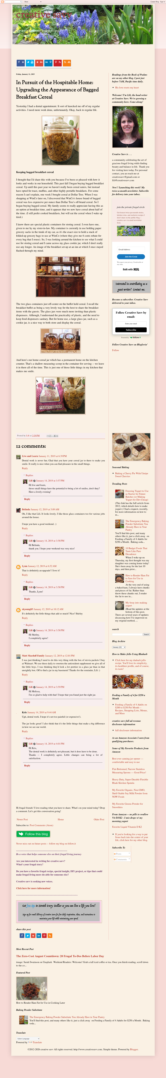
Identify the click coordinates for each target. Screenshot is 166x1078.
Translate (37, 1042)
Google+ (39, 63)
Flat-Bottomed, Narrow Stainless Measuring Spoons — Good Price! (129, 770)
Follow (115, 350)
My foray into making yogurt (136, 604)
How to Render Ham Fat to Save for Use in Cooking (137, 578)
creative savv (44, 15)
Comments (121, 859)
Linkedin (48, 63)
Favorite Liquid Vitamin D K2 (127, 826)
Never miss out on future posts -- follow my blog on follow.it (46, 843)
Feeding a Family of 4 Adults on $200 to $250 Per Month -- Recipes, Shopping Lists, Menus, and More (131, 709)
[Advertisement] (60, 49)
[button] (131, 231)
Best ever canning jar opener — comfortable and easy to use (127, 760)
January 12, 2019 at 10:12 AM (48, 609)
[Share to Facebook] (55, 436)
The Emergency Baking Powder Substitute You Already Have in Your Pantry (137, 525)
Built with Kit (131, 269)
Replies (29, 475)
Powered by (125, 337)
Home (61, 819)
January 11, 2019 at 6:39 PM (53, 456)
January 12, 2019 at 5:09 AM (45, 509)
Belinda (26, 509)
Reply (25, 468)
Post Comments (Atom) (41, 825)
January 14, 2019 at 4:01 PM (50, 743)
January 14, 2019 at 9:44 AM (41, 712)
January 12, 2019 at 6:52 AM (42, 566)
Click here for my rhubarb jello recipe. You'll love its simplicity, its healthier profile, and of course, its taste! (132, 664)
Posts (118, 853)
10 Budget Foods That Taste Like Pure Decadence (136, 551)
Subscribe (131, 329)
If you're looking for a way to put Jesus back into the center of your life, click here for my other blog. (131, 837)
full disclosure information (128, 730)
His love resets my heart (127, 87)
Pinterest (57, 63)
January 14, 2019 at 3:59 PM (50, 687)
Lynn (24, 566)
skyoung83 (27, 609)
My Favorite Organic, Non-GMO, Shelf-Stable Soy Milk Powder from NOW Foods (130, 793)
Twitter (30, 63)
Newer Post (22, 819)
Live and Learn (30, 456)
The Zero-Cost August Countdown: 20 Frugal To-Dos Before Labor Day (60, 956)
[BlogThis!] (50, 436)
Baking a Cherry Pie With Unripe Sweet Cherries (131, 475)
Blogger (134, 1049)
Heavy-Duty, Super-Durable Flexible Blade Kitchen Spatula (130, 781)
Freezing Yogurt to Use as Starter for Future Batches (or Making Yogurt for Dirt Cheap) (137, 495)
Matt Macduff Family (33, 655)
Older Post (99, 819)
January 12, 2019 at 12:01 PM (59, 655)
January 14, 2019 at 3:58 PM (50, 540)
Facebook (21, 63)
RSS (67, 63)
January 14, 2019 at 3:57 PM (50, 480)
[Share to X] (52, 436)
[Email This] (48, 436)
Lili (31, 480)
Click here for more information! (33, 888)
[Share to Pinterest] (57, 436)
